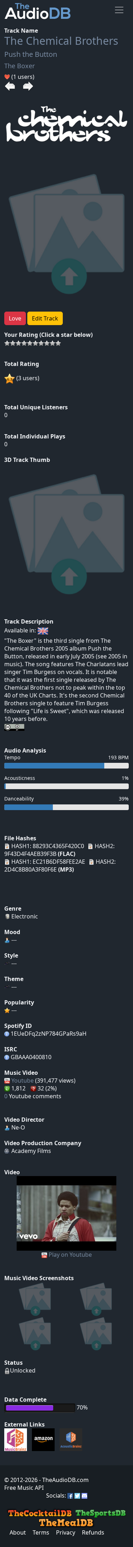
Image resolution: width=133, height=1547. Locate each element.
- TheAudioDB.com (63, 1480)
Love (15, 318)
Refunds (93, 1532)
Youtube (22, 1080)
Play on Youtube (70, 1254)
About (18, 1532)
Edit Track (45, 318)
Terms (41, 1532)
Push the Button (30, 54)
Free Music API (24, 1488)
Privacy (65, 1532)
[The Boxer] (66, 1213)
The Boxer (19, 65)
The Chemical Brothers (61, 40)
